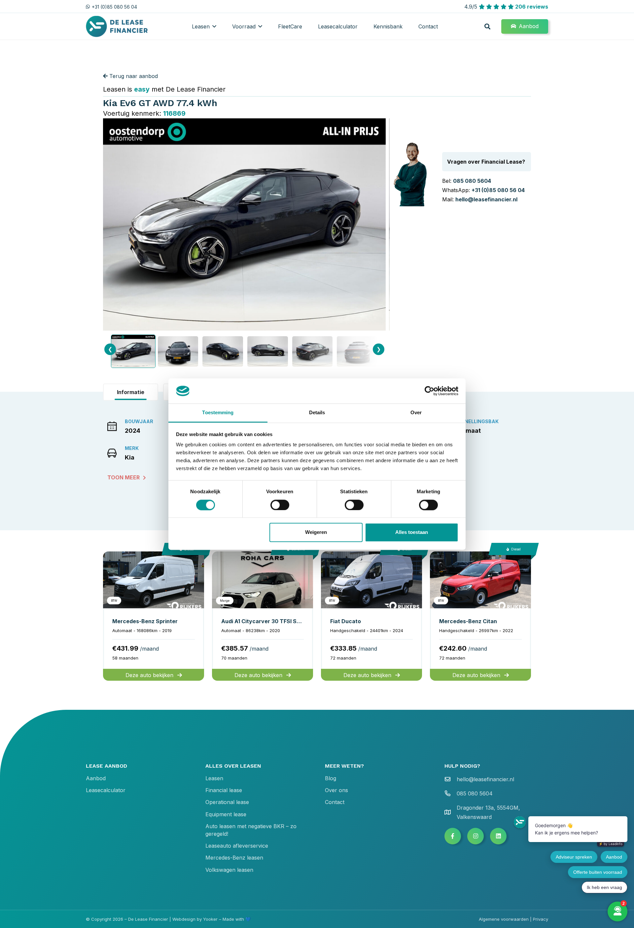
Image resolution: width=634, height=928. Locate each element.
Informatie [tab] (130, 392)
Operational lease (227, 802)
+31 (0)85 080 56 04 (498, 190)
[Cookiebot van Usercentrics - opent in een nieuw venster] (429, 391)
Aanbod (96, 778)
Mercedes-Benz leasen (234, 857)
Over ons (336, 790)
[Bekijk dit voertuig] (153, 616)
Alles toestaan (411, 532)
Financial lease (223, 790)
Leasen (214, 778)
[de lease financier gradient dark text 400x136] (117, 26)
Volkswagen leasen (229, 870)
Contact (334, 802)
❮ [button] (110, 349)
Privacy (540, 919)
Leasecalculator (105, 790)
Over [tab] (416, 413)
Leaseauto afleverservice (236, 845)
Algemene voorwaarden (504, 919)
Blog (330, 778)
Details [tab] (317, 413)
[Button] (452, 836)
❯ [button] (378, 349)
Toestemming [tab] (217, 413)
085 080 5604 (472, 181)
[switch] (279, 505)
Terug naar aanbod (133, 76)
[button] (214, 26)
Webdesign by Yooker (195, 919)
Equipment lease (225, 814)
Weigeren (316, 532)
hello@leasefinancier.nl (486, 199)
